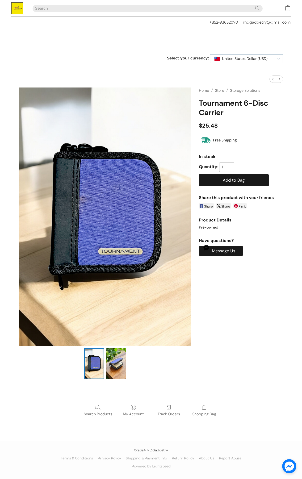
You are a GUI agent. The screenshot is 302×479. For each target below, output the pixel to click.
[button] (17, 8)
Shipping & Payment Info (146, 458)
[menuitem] (273, 79)
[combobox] (246, 58)
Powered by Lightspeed (151, 466)
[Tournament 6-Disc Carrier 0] (94, 363)
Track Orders (169, 414)
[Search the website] (257, 8)
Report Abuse (230, 458)
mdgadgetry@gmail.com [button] (267, 22)
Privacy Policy (109, 458)
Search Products (98, 414)
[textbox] (243, 58)
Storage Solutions (245, 90)
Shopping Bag (204, 414)
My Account (133, 414)
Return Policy (183, 458)
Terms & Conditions (77, 458)
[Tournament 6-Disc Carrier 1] (116, 363)
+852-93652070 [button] (224, 22)
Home (204, 90)
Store (219, 90)
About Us (206, 458)
